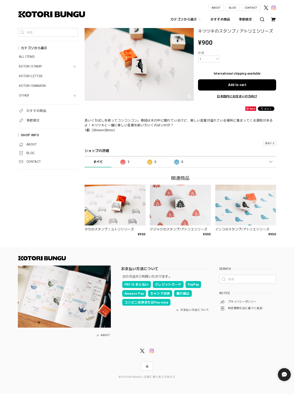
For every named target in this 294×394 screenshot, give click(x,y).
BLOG (232, 7)
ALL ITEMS (27, 57)
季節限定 (245, 19)
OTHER (24, 95)
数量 (201, 53)
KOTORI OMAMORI (32, 86)
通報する (270, 143)
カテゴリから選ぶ (183, 19)
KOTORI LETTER (30, 76)
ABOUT (216, 7)
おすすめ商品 (220, 19)
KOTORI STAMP (30, 66)
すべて (98, 162)
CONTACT (251, 7)
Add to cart (237, 85)
